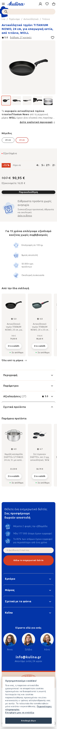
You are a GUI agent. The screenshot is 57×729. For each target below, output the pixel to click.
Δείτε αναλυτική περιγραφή (36, 122)
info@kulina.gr (28, 657)
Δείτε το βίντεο (25, 215)
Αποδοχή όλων (28, 721)
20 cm (8, 140)
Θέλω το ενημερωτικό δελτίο (28, 560)
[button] (13, 475)
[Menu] (3, 4)
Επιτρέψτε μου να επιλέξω (19, 712)
